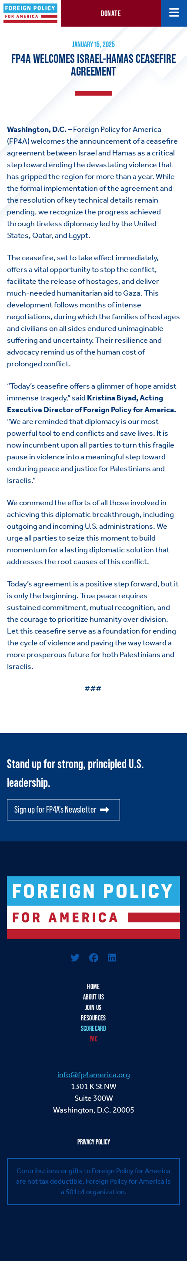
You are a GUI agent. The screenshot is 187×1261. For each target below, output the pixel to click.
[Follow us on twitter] (75, 958)
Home (93, 986)
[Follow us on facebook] (93, 958)
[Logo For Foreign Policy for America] (93, 907)
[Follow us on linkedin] (111, 958)
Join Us (93, 1007)
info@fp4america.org (93, 1074)
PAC (93, 1039)
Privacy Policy (93, 1142)
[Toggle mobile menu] (174, 13)
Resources (93, 1018)
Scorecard (94, 1028)
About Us (93, 997)
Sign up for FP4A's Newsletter (55, 809)
